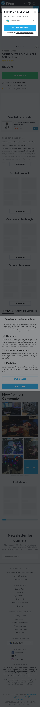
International (15, 21)
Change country (20, 28)
